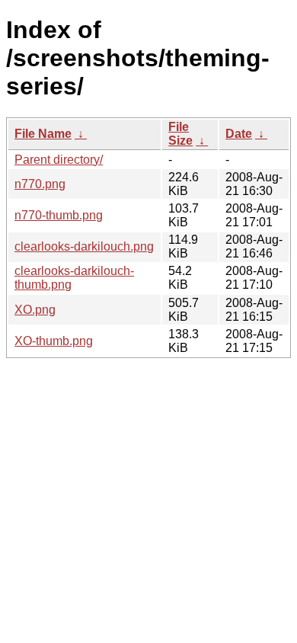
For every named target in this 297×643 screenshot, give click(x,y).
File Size (180, 133)
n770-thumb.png (58, 215)
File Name (43, 133)
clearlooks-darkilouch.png (84, 246)
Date (238, 133)
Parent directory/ (58, 159)
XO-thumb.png (53, 340)
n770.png (39, 184)
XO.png (35, 309)
